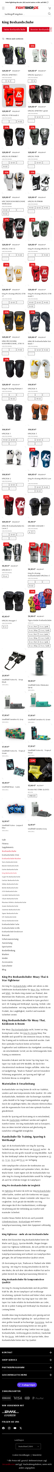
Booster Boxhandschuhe (10, 866)
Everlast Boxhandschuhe (10, 880)
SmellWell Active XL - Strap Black (12, 680)
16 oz (22, 1160)
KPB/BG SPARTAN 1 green (38, 111)
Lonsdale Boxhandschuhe (11, 895)
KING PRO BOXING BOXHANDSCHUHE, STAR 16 (13, 342)
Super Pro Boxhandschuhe (11, 877)
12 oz (7, 1160)
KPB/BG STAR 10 (8, 248)
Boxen (11, 1336)
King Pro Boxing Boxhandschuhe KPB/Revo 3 (39, 574)
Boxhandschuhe (9, 851)
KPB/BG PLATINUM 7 (10, 156)
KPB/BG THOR (33, 156)
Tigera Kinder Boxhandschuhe (40, 620)
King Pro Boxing (30, 1033)
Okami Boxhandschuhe (10, 899)
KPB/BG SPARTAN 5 (9, 75)
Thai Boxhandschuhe (19, 1029)
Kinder (5, 958)
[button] (3, 8)
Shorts (15, 1243)
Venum (46, 1194)
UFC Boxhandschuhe (9, 917)
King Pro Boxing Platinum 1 (12, 388)
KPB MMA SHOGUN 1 (36, 526)
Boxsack (6, 935)
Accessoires (7, 962)
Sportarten (7, 946)
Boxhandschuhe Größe (11, 928)
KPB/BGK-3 (32, 433)
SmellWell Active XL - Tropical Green (13, 752)
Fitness (5, 843)
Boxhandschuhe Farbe (10, 924)
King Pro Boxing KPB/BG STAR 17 (14, 294)
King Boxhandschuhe (9, 873)
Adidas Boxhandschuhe (10, 884)
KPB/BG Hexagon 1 (9, 620)
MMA (8, 993)
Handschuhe (15, 1120)
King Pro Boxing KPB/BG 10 (39, 248)
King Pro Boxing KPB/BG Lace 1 (39, 479)
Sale (4, 839)
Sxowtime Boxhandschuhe (11, 910)
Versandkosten (8, 1464)
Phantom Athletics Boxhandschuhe (14, 902)
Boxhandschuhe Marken (11, 858)
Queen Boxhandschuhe (10, 906)
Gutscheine (7, 965)
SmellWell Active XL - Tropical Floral (39, 751)
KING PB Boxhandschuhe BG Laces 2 (13, 527)
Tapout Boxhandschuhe (10, 913)
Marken (5, 954)
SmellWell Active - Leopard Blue (12, 826)
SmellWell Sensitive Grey (37, 829)
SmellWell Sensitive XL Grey (12, 719)
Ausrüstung (7, 943)
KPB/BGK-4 (32, 388)
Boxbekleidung (8, 950)
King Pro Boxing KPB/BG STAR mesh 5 (40, 294)
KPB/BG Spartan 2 (35, 75)
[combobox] (24, 13)
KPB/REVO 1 (7, 570)
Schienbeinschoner (10, 1221)
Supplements (8, 847)
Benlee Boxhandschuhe (10, 888)
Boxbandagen (24, 1221)
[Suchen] (49, 13)
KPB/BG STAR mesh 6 (10, 115)
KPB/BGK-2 (6, 478)
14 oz (13, 1160)
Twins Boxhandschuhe (9, 862)
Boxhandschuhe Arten (10, 855)
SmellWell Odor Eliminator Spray (38, 686)
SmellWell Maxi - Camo (11, 787)
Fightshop (9, 1191)
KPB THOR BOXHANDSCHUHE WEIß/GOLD (13, 202)
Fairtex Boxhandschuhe (10, 869)
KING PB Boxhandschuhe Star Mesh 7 (39, 342)
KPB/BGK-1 (6, 433)
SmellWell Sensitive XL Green (39, 719)
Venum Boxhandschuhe (10, 921)
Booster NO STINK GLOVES (38, 789)
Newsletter (37, 1455)
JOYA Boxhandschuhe (9, 891)
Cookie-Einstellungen (21, 1455)
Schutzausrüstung (10, 939)
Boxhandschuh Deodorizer (12, 931)
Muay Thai (35, 989)
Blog (4, 969)
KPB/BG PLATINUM (35, 201)
